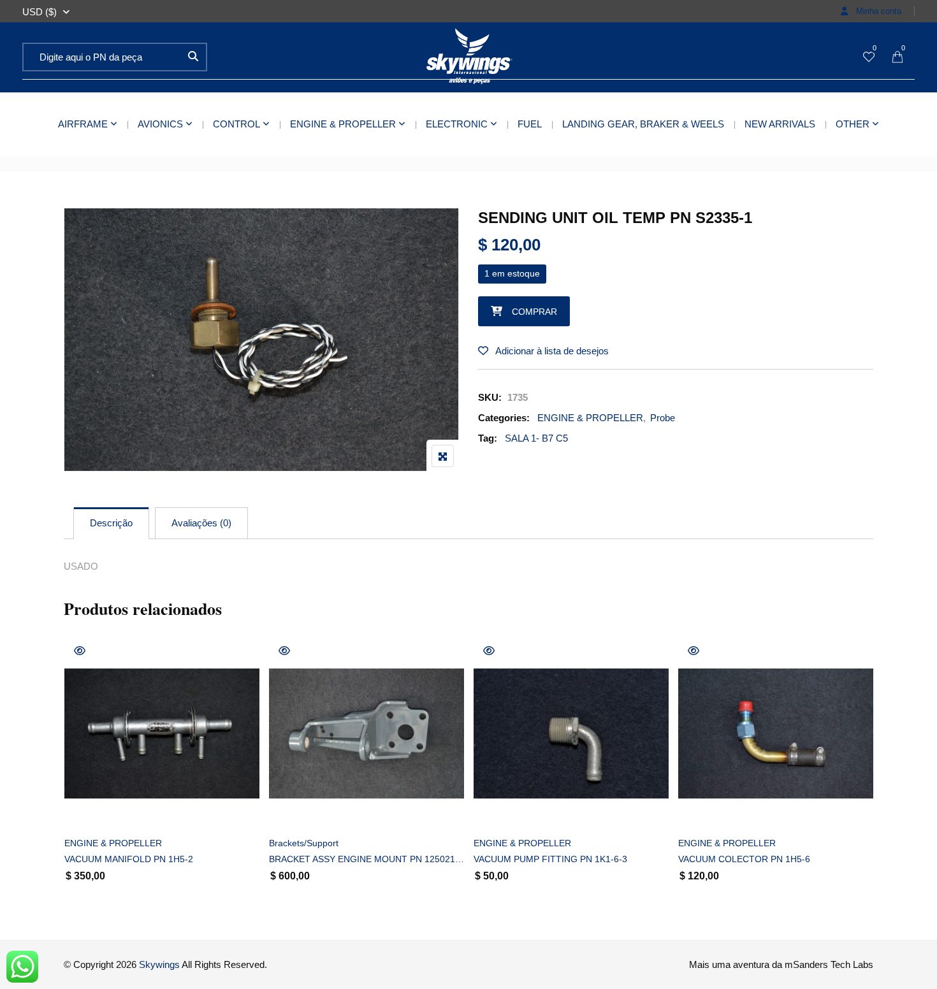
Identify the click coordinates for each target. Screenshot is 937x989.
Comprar (534, 312)
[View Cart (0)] (897, 57)
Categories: (504, 417)
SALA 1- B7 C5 (536, 438)
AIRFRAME (83, 124)
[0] (869, 57)
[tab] (111, 523)
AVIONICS (160, 124)
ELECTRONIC (457, 124)
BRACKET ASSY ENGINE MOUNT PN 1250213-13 (366, 859)
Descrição (111, 522)
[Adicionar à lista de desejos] (88, 810)
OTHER (852, 124)
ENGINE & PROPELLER (343, 124)
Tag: (487, 438)
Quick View (80, 650)
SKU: (490, 397)
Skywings (159, 964)
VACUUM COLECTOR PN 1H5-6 (744, 859)
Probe (662, 417)
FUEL (530, 124)
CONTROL (236, 124)
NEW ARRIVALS (780, 124)
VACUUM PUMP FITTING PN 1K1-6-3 (550, 859)
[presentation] (73, 781)
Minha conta (877, 11)
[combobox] (39, 12)
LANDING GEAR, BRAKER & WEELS (643, 124)
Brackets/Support (303, 843)
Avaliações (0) (201, 522)
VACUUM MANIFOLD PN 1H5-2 (128, 859)
